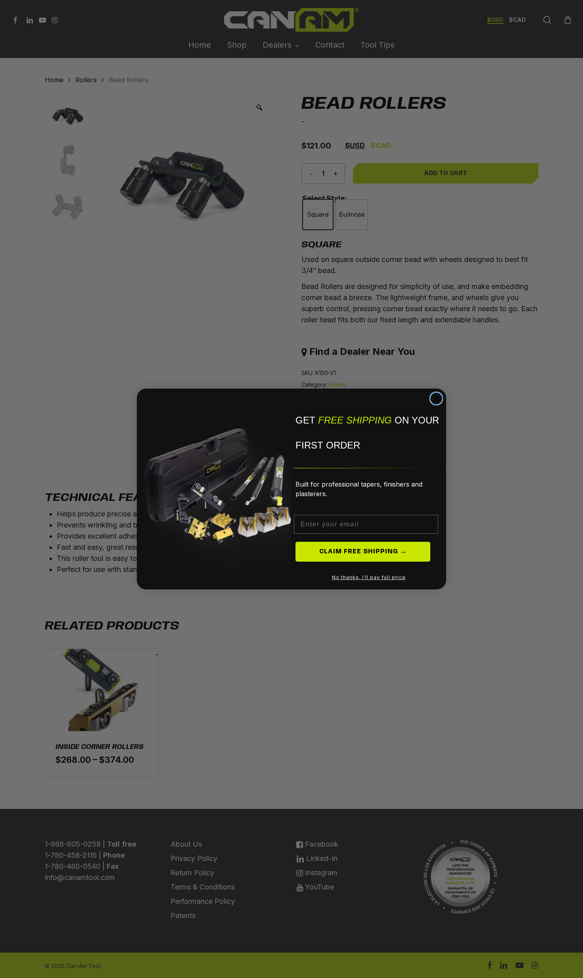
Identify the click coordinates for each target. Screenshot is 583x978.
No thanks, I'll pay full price (369, 577)
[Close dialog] (436, 398)
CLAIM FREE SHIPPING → (363, 551)
